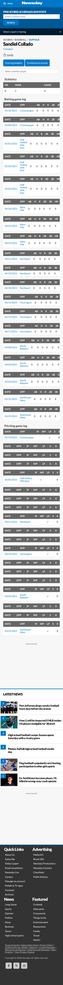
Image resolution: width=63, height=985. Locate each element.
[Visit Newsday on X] (16, 966)
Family (36, 931)
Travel (36, 935)
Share (10, 55)
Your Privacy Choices (24, 952)
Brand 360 (38, 859)
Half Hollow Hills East (23, 143)
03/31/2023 (11, 399)
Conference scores (37, 62)
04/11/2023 (11, 331)
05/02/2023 (11, 188)
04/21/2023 (11, 258)
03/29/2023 (11, 416)
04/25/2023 (11, 243)
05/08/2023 (11, 125)
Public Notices (40, 876)
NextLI (36, 939)
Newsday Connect (42, 868)
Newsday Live (12, 872)
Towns (8, 931)
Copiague (8, 48)
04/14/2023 (11, 302)
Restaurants (39, 926)
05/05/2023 (11, 143)
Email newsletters (14, 868)
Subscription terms (30, 945)
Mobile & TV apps (14, 885)
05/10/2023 (11, 110)
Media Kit (38, 854)
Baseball (21, 39)
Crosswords (39, 913)
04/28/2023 (11, 208)
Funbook (37, 904)
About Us (10, 854)
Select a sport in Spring (14, 31)
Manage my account (15, 881)
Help (53, 949)
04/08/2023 (11, 347)
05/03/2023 (11, 166)
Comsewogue (27, 110)
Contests (9, 890)
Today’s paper (12, 863)
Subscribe (10, 859)
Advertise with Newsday (39, 949)
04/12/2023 (11, 316)
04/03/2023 (11, 381)
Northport (25, 258)
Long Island (11, 904)
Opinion (9, 913)
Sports (8, 909)
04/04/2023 (11, 364)
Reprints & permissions (15, 949)
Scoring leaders (14, 62)
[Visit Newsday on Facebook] (9, 966)
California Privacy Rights (16, 947)
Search (11, 22)
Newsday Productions (44, 863)
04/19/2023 (11, 273)
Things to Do (39, 917)
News (8, 922)
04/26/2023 (11, 225)
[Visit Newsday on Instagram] (24, 966)
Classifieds (38, 872)
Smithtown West (25, 398)
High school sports (14, 935)
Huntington (26, 302)
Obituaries (38, 909)
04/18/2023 (11, 288)
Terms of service (12, 945)
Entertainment (40, 922)
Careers (9, 876)
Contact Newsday (47, 947)
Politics (8, 917)
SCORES (7, 39)
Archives (9, 894)
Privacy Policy (46, 945)
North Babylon (24, 347)
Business (9, 926)
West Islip (22, 208)
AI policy (9, 952)
